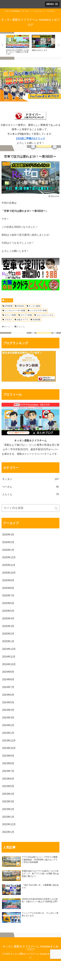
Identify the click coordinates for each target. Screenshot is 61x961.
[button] (56, 508)
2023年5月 (8, 786)
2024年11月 (8, 656)
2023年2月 (8, 809)
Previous (2, 45)
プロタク (8, 320)
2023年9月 (8, 755)
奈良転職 (36, 320)
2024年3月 (8, 717)
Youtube (20, 306)
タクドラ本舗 (26, 315)
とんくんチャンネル (44, 315)
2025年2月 (8, 633)
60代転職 (8, 306)
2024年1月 (8, 733)
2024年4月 (8, 710)
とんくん (8, 300)
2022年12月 (9, 824)
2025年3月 (8, 626)
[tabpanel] (17, 44)
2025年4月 (8, 618)
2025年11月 (8, 565)
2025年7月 (8, 595)
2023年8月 (8, 763)
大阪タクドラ (22, 320)
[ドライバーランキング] (29, 380)
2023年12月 (9, 740)
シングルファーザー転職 (15, 310)
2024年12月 (9, 649)
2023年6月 (8, 778)
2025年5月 (8, 611)
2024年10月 (9, 664)
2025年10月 (9, 572)
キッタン (30, 479)
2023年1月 (8, 816)
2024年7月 (8, 687)
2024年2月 (8, 725)
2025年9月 (8, 580)
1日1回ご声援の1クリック (30, 138)
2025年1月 (8, 641)
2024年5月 (8, 702)
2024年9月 (8, 671)
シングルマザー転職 (38, 310)
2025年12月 (9, 557)
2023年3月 (8, 801)
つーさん (30, 486)
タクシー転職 (10, 315)
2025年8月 (8, 588)
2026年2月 (8, 542)
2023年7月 (8, 771)
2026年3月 (8, 534)
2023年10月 (9, 748)
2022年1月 (8, 832)
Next (58, 45)
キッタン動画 (34, 306)
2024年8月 (8, 679)
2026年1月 (8, 550)
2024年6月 (8, 694)
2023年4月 (8, 794)
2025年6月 (8, 603)
